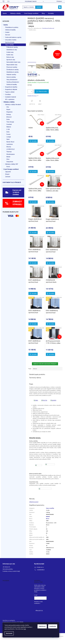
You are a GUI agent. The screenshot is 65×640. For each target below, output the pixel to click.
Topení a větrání (9, 92)
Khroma (8, 147)
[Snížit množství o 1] (33, 92)
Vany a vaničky (9, 45)
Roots (8, 166)
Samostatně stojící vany (13, 62)
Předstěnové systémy (11, 27)
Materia (8, 127)
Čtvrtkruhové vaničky (12, 69)
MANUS (48, 516)
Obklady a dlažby (9, 102)
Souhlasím (52, 626)
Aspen (8, 109)
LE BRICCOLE (10, 149)
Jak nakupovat (6, 567)
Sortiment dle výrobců (12, 182)
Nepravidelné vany (11, 64)
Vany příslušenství (11, 79)
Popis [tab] (29, 369)
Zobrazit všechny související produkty (45, 363)
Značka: (32, 30)
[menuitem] (4, 13)
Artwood (8, 117)
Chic (7, 107)
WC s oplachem (9, 99)
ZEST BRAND (20, 622)
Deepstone (9, 161)
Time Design (10, 122)
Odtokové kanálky (10, 30)
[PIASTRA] (44, 400)
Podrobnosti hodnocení (48, 28)
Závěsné (7, 176)
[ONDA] (36, 400)
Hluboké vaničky (11, 74)
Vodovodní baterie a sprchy (13, 37)
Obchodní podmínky (8, 569)
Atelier (8, 157)
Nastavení (9, 633)
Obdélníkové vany (11, 49)
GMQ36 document (33, 502)
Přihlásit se (39, 610)
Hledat (39, 7)
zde (25, 629)
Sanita (5, 25)
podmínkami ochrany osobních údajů (39, 606)
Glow (7, 159)
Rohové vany (10, 57)
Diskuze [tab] (35, 369)
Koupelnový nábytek (11, 89)
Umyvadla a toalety (10, 40)
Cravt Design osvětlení (11, 169)
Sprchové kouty (9, 42)
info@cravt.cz (40, 567)
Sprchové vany (10, 59)
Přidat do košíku (43, 91)
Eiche (8, 119)
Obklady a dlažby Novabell (13, 104)
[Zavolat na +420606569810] (5, 1)
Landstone (9, 144)
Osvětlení (8, 94)
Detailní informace (32, 96)
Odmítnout (42, 626)
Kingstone (9, 112)
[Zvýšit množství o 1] (33, 90)
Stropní (7, 174)
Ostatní (7, 32)
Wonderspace (10, 154)
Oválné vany (10, 52)
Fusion (8, 134)
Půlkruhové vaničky (12, 47)
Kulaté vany (9, 55)
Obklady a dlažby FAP (11, 164)
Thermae (9, 152)
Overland (9, 124)
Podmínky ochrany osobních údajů (11, 571)
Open (8, 139)
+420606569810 (40, 570)
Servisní (7, 35)
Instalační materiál (10, 97)
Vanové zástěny (11, 77)
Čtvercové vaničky (11, 67)
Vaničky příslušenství (12, 82)
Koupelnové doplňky (11, 87)
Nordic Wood (10, 142)
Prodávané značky (31, 1)
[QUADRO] (53, 400)
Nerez (47, 519)
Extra (7, 132)
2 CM (8, 129)
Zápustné (8, 172)
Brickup (8, 114)
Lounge (8, 137)
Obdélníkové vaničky (12, 72)
